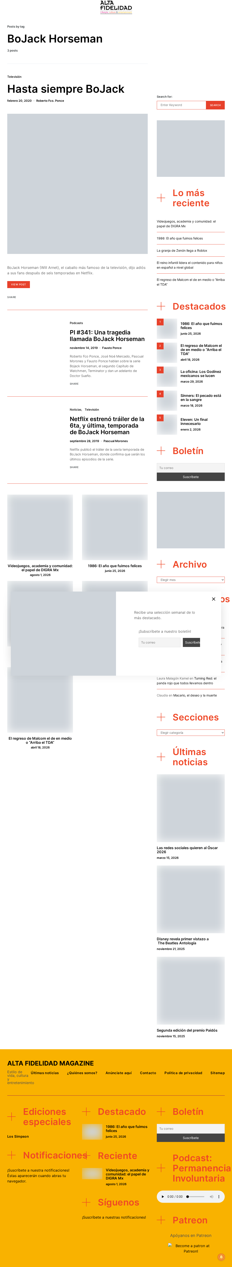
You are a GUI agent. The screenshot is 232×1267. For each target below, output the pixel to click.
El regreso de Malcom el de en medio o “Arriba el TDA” (40, 740)
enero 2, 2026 (191, 429)
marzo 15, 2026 (168, 858)
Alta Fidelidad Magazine (50, 1063)
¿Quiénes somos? (82, 1073)
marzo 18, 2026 (191, 405)
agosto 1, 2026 (40, 575)
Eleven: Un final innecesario (194, 421)
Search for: (164, 96)
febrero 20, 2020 (19, 100)
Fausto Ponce (112, 348)
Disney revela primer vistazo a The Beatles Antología (183, 941)
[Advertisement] (191, 54)
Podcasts (76, 323)
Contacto (148, 1073)
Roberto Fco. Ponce (50, 100)
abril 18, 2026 (40, 747)
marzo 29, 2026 (192, 381)
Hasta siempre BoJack (65, 88)
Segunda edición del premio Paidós (187, 1030)
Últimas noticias (45, 1073)
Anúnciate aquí (119, 1073)
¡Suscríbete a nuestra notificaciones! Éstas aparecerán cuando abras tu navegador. (38, 1175)
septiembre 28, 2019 (84, 441)
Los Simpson (18, 1136)
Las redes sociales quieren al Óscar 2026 (187, 849)
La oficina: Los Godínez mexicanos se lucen (201, 373)
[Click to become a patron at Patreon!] (190, 1248)
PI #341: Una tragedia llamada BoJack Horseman (107, 335)
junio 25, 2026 (115, 571)
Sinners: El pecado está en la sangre (201, 397)
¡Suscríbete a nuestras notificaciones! (114, 1217)
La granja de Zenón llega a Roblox (182, 250)
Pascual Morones (116, 441)
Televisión (14, 76)
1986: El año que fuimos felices (115, 566)
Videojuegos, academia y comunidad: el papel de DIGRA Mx (40, 568)
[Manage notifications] (221, 1257)
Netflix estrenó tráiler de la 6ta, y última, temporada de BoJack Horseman (107, 425)
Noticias (75, 409)
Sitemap (217, 1073)
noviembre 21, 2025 (171, 949)
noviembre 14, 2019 (84, 348)
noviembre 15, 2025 (171, 1036)
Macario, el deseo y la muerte (195, 695)
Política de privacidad (183, 1073)
